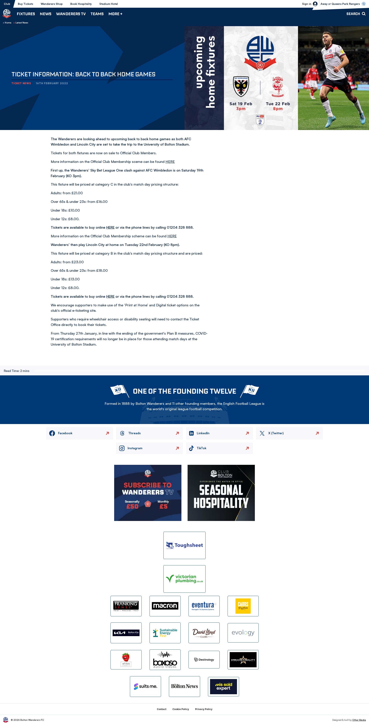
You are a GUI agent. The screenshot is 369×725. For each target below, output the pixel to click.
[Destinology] (204, 659)
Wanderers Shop (52, 3)
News (45, 13)
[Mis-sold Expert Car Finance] (223, 686)
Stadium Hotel (108, 3)
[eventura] (204, 606)
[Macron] (165, 606)
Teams (97, 13)
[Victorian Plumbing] (184, 579)
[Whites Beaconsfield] (126, 659)
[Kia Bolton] (126, 632)
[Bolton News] (184, 686)
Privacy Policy (203, 709)
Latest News (22, 22)
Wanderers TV (71, 13)
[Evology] (243, 632)
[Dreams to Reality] (243, 659)
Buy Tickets (25, 3)
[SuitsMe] (145, 686)
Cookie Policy (180, 709)
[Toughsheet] (184, 545)
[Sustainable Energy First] (165, 632)
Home (8, 22)
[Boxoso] (165, 659)
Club (7, 3)
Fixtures (26, 13)
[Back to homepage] (7, 14)
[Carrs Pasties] (243, 606)
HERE (110, 227)
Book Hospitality (81, 3)
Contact (161, 709)
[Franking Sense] (126, 606)
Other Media (359, 719)
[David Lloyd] (204, 632)
